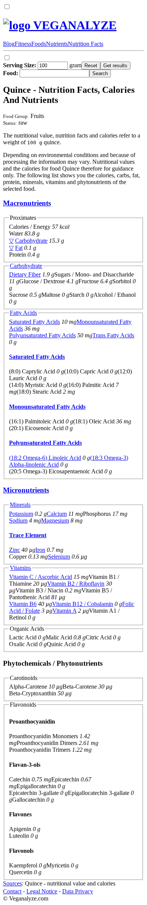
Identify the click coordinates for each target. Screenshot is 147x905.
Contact (12, 891)
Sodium (18, 520)
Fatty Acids (23, 313)
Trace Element (27, 535)
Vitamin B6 (23, 604)
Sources (12, 883)
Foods (38, 44)
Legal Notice (41, 891)
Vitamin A (64, 610)
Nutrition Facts (85, 44)
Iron (40, 550)
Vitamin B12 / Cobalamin (82, 604)
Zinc (14, 550)
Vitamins (20, 568)
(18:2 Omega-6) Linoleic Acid (45, 458)
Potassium (21, 514)
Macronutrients (27, 203)
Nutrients (57, 44)
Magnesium (55, 520)
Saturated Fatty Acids (34, 322)
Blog (9, 44)
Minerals (20, 505)
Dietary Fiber (25, 274)
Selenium (59, 556)
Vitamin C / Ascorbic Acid (40, 577)
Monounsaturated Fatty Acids (47, 406)
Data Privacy (77, 891)
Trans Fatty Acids (113, 335)
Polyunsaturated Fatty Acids (42, 335)
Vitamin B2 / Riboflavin (75, 583)
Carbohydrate (31, 240)
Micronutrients (26, 490)
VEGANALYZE (73, 25)
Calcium (57, 514)
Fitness (23, 44)
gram (42, 65)
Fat (19, 248)
